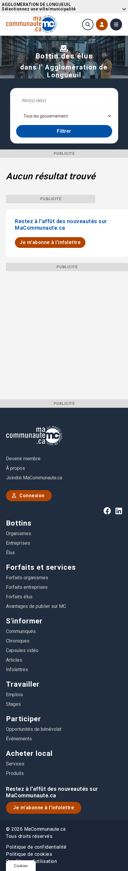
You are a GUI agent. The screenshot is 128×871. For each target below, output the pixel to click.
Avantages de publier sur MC (36, 606)
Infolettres (17, 669)
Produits (15, 773)
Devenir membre (23, 458)
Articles (14, 660)
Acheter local (29, 753)
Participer (23, 719)
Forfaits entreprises (27, 587)
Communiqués (21, 631)
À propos (15, 468)
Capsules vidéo (22, 650)
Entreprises (18, 543)
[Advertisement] (64, 335)
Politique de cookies (29, 854)
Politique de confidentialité (36, 847)
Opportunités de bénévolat (33, 729)
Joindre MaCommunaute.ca (34, 478)
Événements (19, 739)
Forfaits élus (19, 597)
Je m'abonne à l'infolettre (50, 242)
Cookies (21, 866)
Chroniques (17, 641)
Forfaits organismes (27, 577)
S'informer (24, 621)
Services (15, 764)
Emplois (14, 694)
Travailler (23, 684)
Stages (13, 704)
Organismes (18, 533)
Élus (10, 552)
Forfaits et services (41, 567)
